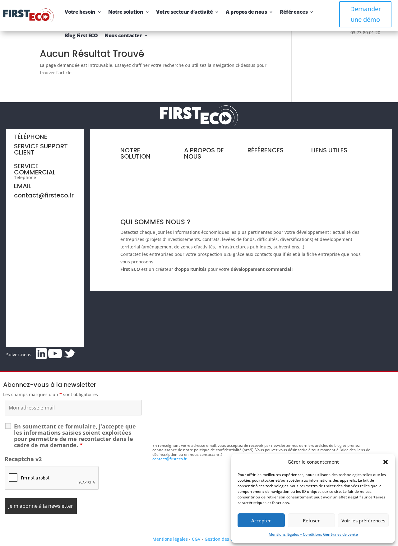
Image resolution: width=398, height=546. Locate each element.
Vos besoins (132, 178)
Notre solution (125, 11)
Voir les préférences (363, 520)
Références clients (267, 160)
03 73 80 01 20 (52, 177)
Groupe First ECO (202, 189)
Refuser (311, 520)
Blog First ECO (81, 35)
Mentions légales (170, 539)
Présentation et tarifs (142, 166)
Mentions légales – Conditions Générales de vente (313, 534)
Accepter (261, 520)
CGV (196, 539)
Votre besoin (80, 11)
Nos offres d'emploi (204, 201)
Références (294, 11)
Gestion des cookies (225, 539)
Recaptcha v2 (23, 459)
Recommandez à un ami (336, 191)
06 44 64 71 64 (29, 157)
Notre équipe (198, 178)
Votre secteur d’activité (184, 11)
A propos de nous (246, 11)
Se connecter (324, 203)
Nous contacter (123, 35)
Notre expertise (200, 166)
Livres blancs (261, 172)
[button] (385, 462)
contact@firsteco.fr (44, 195)
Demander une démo (365, 14)
